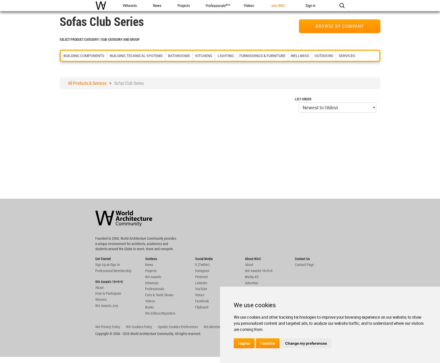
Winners (101, 300)
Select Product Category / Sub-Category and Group (100, 39)
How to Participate (108, 293)
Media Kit (251, 277)
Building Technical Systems (136, 55)
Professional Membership (113, 271)
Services (347, 55)
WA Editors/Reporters (160, 313)
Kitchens (203, 55)
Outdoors (323, 55)
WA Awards (153, 277)
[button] (341, 5)
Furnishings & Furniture (262, 55)
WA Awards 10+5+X (259, 271)
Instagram (202, 271)
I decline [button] (267, 343)
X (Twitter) (202, 265)
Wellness (300, 55)
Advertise (251, 283)
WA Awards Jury (106, 306)
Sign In (115, 265)
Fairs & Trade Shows (159, 295)
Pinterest (201, 277)
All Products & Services (87, 83)
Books (149, 307)
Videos (150, 301)
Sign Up (100, 265)
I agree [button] (244, 343)
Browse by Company (339, 26)
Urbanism (152, 283)
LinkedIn (201, 283)
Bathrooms (179, 55)
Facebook (202, 301)
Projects (151, 271)
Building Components (83, 55)
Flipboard (201, 307)
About (99, 288)
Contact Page (304, 265)
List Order (303, 99)
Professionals (154, 289)
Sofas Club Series (129, 83)
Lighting (226, 55)
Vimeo (199, 295)
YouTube (201, 289)
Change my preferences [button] (306, 343)
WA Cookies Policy (139, 327)
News (149, 265)
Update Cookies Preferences (178, 327)
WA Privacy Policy (107, 327)
